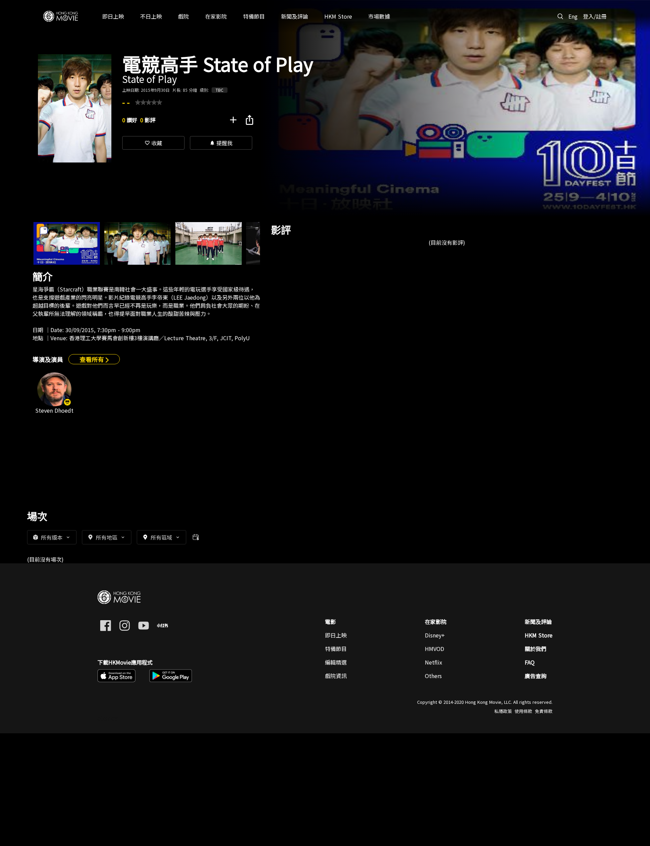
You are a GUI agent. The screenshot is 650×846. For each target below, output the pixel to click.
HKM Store (538, 635)
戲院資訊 (336, 676)
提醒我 (221, 143)
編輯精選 (336, 662)
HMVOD (434, 649)
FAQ (530, 662)
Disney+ (435, 635)
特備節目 (336, 649)
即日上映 (336, 635)
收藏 (153, 143)
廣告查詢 (535, 676)
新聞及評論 (538, 621)
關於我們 (535, 649)
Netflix (433, 662)
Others (433, 676)
